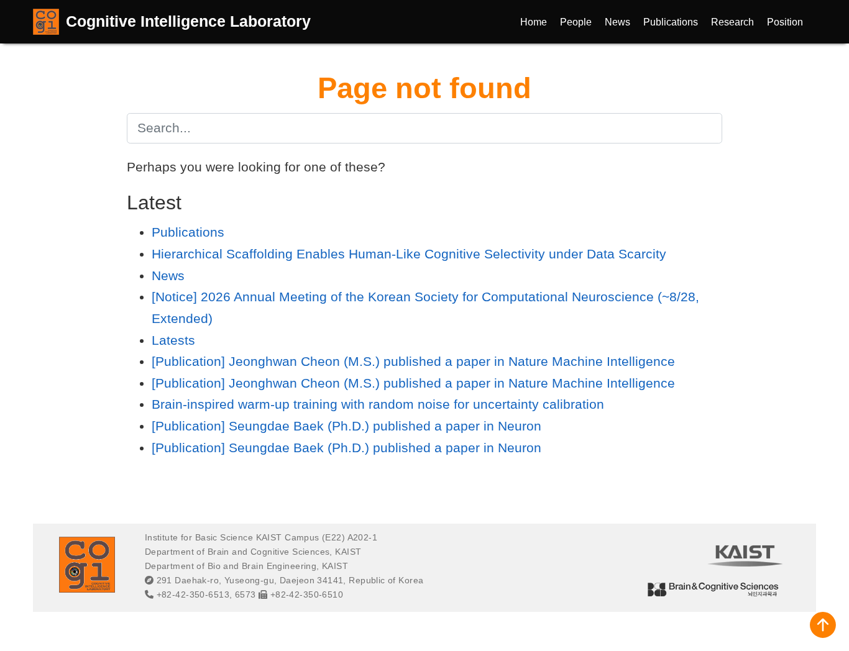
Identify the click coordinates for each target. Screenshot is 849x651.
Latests (173, 340)
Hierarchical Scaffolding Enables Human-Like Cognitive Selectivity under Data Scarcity (409, 254)
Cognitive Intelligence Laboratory (188, 21)
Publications (188, 232)
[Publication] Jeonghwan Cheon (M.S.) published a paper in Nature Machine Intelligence (413, 361)
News (168, 275)
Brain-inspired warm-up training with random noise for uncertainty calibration (378, 404)
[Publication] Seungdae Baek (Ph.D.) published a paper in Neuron (346, 426)
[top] (823, 625)
